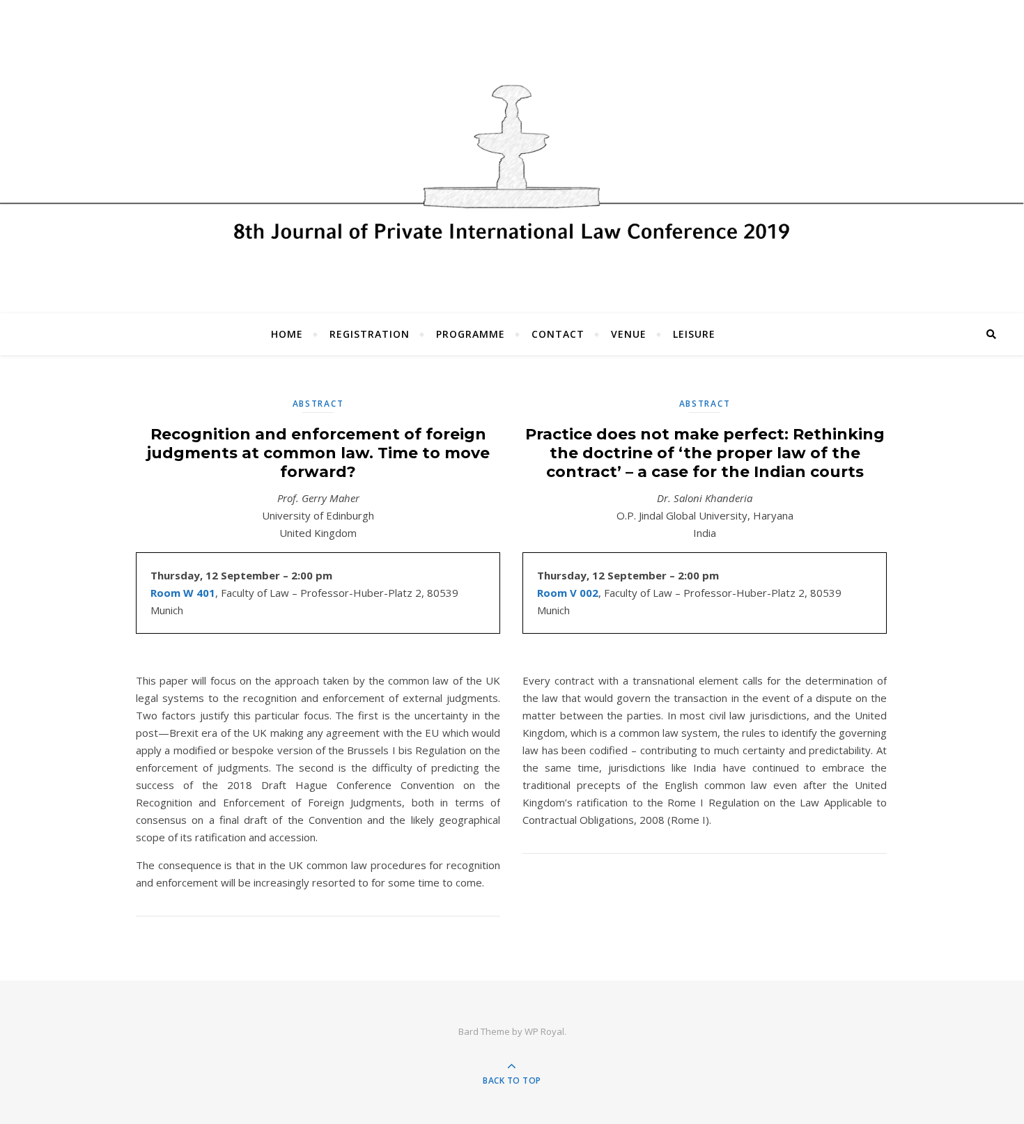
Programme (470, 334)
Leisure (694, 334)
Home (287, 334)
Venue (628, 334)
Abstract (318, 403)
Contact (558, 334)
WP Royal (544, 1031)
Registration (369, 334)
